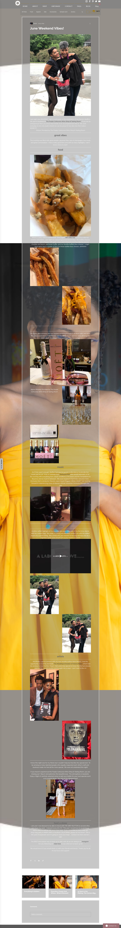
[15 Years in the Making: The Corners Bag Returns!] (87, 882)
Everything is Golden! (32, 891)
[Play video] (60, 504)
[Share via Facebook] (31, 860)
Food (31, 12)
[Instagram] (86, 1)
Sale (45, 12)
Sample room (63, 12)
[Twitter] (96, 1)
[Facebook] (89, 1)
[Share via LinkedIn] (39, 860)
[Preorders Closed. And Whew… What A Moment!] (60, 882)
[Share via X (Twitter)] (35, 860)
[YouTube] (99, 1)
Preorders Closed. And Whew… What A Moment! (59, 892)
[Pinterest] (93, 1)
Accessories (53, 12)
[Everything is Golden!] (33, 882)
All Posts (24, 12)
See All (97, 872)
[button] (100, 4)
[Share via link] (43, 860)
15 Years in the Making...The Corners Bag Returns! (86, 892)
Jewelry (73, 12)
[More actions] (90, 23)
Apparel (38, 12)
